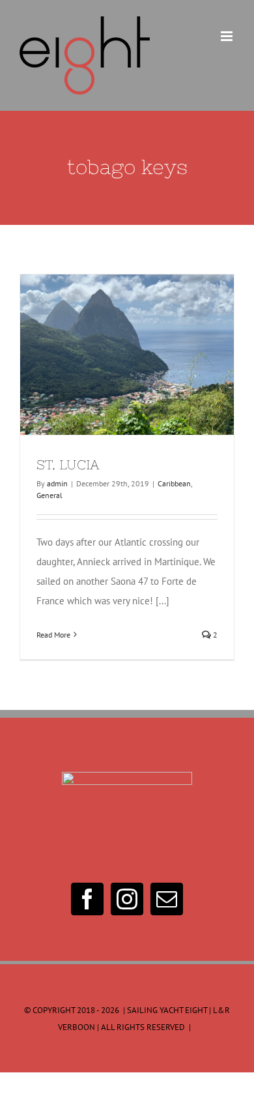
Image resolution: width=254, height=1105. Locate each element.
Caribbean (174, 483)
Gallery (151, 354)
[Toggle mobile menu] (227, 36)
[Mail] (166, 899)
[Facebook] (87, 899)
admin (57, 483)
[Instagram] (127, 899)
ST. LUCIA (103, 354)
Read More (53, 635)
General (49, 495)
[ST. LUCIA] (127, 354)
